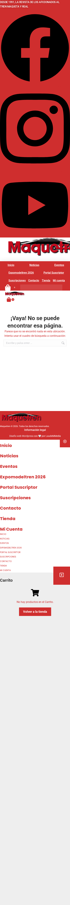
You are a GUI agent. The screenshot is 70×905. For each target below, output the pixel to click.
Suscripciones (15, 498)
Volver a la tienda (35, 611)
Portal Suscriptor (18, 487)
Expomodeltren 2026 (23, 477)
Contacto (10, 508)
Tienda (7, 519)
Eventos (9, 466)
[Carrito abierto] (9, 299)
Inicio (6, 446)
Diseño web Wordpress (21, 436)
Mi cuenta (11, 529)
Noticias (9, 456)
